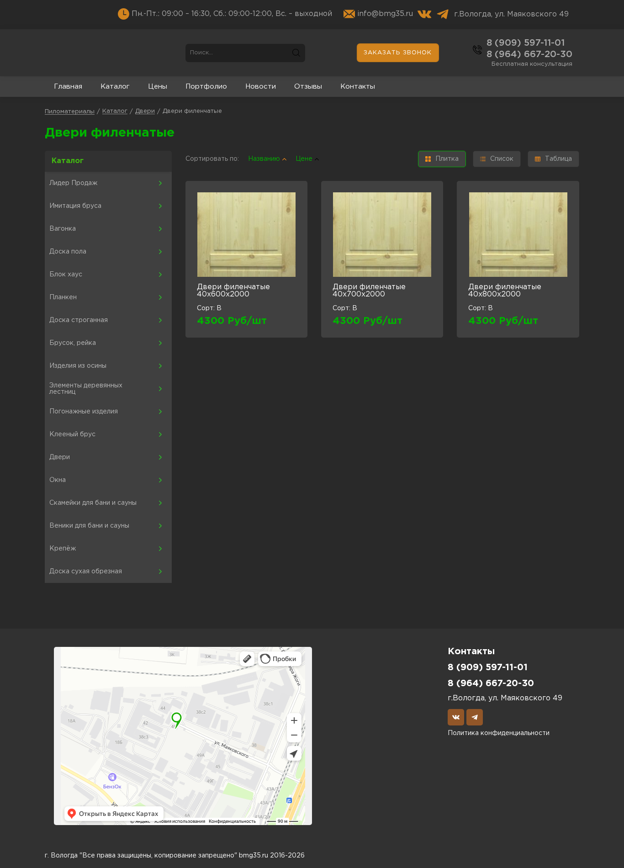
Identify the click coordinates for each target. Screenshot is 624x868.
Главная (68, 87)
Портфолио (206, 87)
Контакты (357, 87)
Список (501, 159)
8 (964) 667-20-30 (529, 54)
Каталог (115, 87)
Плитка (447, 159)
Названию (264, 159)
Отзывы (308, 87)
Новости (260, 87)
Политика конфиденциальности (499, 733)
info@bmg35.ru (385, 14)
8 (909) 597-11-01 (526, 43)
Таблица (558, 159)
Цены (157, 87)
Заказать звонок (398, 52)
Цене (304, 159)
